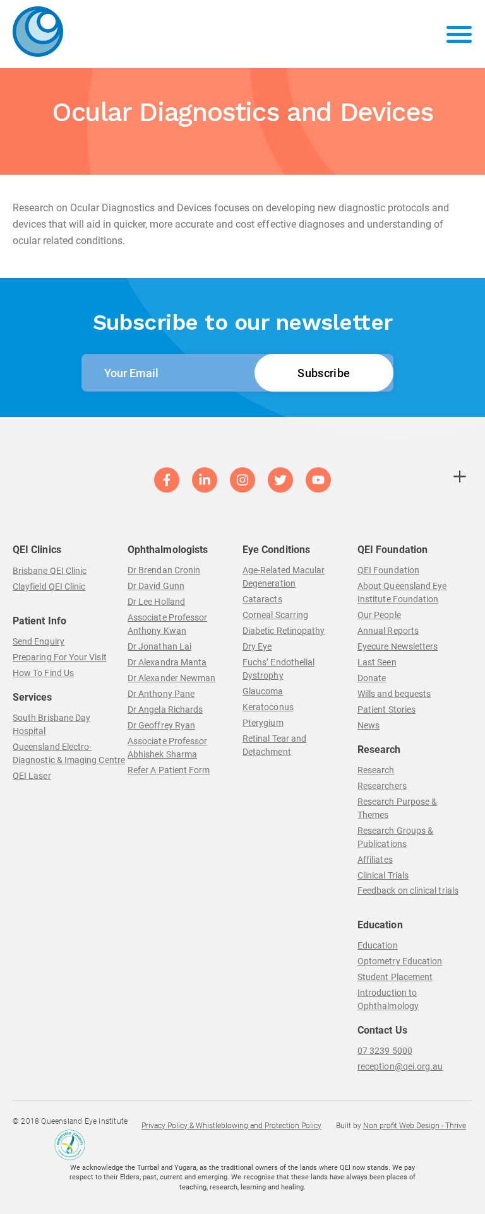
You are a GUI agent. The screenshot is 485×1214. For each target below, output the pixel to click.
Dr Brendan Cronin (164, 570)
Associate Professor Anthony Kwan (167, 624)
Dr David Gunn (156, 586)
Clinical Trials (383, 875)
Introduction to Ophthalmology (388, 999)
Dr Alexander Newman (171, 678)
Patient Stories (386, 709)
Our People (379, 615)
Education (377, 945)
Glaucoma (263, 691)
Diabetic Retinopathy (283, 631)
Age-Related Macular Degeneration (283, 576)
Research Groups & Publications (395, 837)
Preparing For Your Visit (60, 657)
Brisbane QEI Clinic (50, 571)
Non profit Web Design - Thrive (414, 1125)
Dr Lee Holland (156, 602)
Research (376, 770)
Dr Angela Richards (165, 709)
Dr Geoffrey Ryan (161, 725)
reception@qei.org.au (400, 1066)
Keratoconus (268, 707)
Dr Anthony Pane (161, 694)
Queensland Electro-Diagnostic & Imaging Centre (69, 753)
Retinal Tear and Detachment (274, 745)
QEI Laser (32, 776)
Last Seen (377, 662)
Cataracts (262, 599)
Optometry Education (399, 961)
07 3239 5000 (384, 1051)
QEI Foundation (388, 570)
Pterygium (263, 723)
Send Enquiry (38, 641)
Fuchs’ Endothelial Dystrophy (278, 668)
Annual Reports (388, 631)
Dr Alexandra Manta (167, 662)
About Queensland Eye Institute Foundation (401, 592)
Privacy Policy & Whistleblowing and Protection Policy (231, 1125)
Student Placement (395, 977)
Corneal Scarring (275, 615)
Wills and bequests (394, 694)
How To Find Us (43, 673)
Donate (371, 678)
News (368, 725)
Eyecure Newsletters (397, 646)
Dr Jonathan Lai (159, 646)
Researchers (382, 786)
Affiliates (375, 860)
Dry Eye (257, 646)
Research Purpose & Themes (397, 808)
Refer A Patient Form (169, 770)
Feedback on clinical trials (407, 890)
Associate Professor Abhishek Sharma (167, 747)
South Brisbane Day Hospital (51, 724)
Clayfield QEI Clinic (49, 586)
